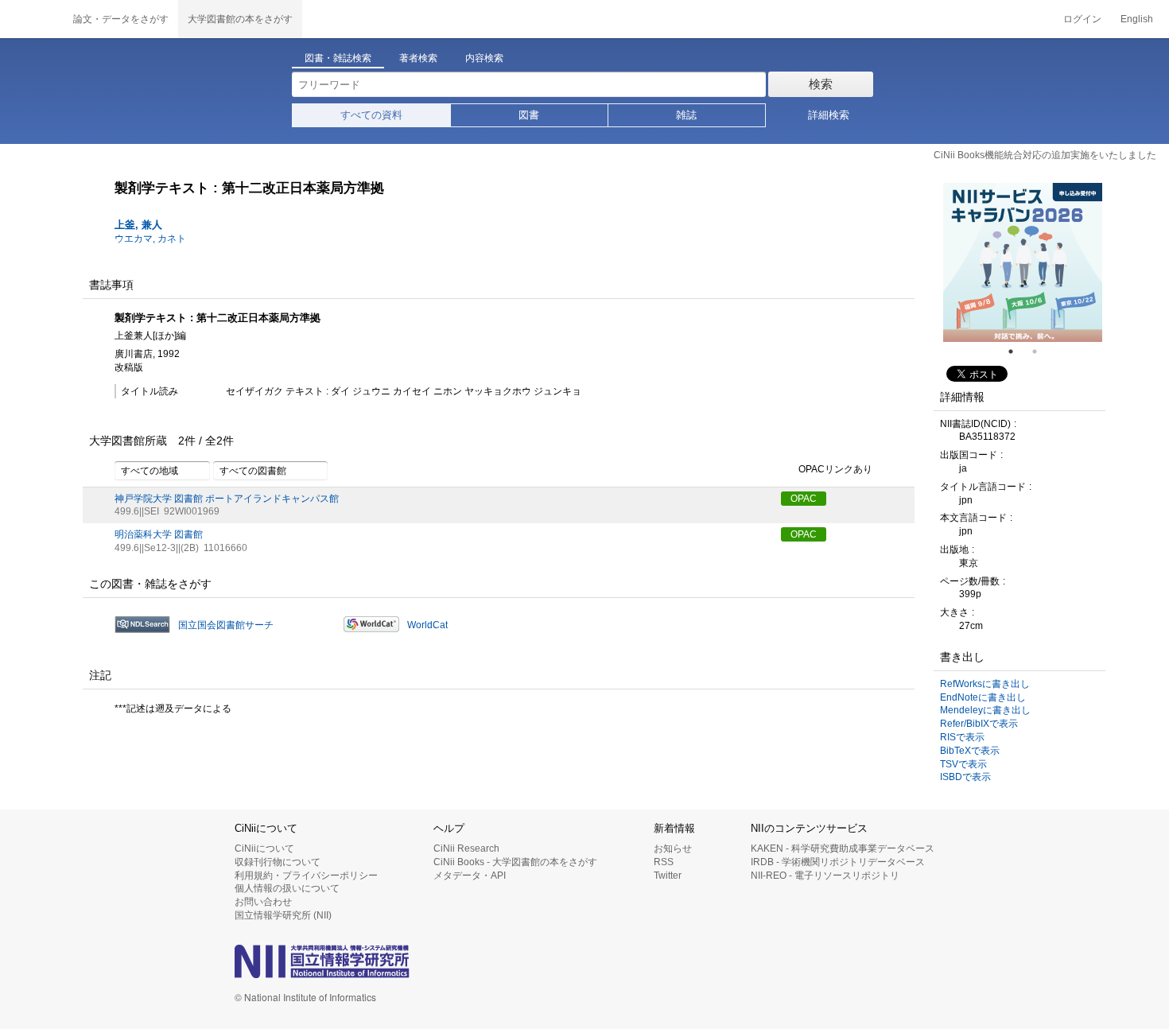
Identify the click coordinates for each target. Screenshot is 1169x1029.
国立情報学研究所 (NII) (283, 915)
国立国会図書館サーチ (226, 625)
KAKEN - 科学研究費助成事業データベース (842, 848)
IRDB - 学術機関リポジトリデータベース (838, 862)
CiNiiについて (264, 848)
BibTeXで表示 (970, 750)
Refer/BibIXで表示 (979, 723)
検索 (821, 84)
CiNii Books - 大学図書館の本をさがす (515, 862)
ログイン (1082, 19)
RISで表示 (962, 737)
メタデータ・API (469, 875)
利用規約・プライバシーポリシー (306, 875)
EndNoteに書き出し (983, 697)
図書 (528, 115)
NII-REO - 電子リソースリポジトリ (825, 875)
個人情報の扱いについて (287, 888)
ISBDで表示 (965, 776)
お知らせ (673, 848)
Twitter (668, 875)
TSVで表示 (963, 764)
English (1136, 19)
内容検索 (484, 58)
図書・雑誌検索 (338, 58)
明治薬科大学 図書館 (159, 534)
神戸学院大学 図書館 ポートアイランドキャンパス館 (227, 498)
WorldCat (427, 625)
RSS (664, 862)
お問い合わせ (263, 901)
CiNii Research (466, 848)
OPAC (803, 498)
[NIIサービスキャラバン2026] (1022, 262)
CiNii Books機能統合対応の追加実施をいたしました (1045, 155)
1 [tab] (1017, 351)
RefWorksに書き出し (985, 683)
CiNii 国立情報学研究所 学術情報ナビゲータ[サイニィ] (32, 19)
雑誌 (686, 115)
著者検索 (418, 58)
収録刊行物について (277, 862)
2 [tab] (1041, 351)
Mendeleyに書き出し (985, 710)
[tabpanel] (1023, 262)
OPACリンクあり (835, 469)
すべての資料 (371, 115)
